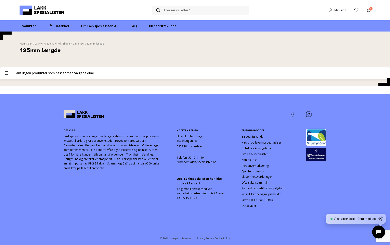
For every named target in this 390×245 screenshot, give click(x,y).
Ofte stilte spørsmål (255, 182)
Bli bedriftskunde (252, 136)
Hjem (23, 43)
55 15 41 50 (196, 157)
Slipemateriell (53, 43)
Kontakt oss (249, 160)
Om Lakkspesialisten (255, 154)
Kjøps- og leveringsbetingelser (261, 142)
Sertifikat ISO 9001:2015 (257, 200)
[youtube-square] (322, 114)
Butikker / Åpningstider (256, 148)
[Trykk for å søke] (158, 10)
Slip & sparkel (35, 43)
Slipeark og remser (74, 43)
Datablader (249, 206)
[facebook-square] (297, 114)
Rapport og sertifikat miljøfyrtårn (263, 188)
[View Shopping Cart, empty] (368, 10)
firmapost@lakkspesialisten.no (197, 162)
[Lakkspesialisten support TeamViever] (316, 154)
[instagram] (312, 114)
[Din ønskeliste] (356, 10)
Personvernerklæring (255, 166)
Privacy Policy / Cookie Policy (213, 238)
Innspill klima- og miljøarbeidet (262, 194)
